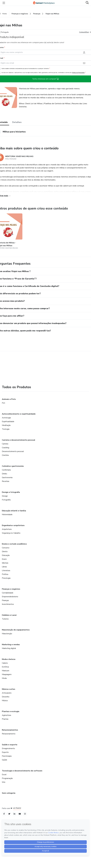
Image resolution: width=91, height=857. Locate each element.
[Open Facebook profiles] (4, 813)
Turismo (5, 619)
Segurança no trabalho (11, 533)
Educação (6, 555)
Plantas (5, 719)
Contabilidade (7, 593)
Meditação (6, 425)
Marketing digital (9, 648)
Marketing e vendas (11, 644)
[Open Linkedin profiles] (14, 813)
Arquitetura (6, 529)
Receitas (5, 481)
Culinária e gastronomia (13, 466)
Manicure (5, 670)
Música (5, 700)
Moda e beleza (8, 659)
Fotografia (6, 499)
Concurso (5, 547)
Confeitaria (6, 470)
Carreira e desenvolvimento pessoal (18, 440)
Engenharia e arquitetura (13, 525)
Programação (7, 778)
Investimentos (8, 604)
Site (3, 782)
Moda (4, 678)
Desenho (5, 696)
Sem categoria (8, 793)
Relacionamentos (10, 730)
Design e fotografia (11, 492)
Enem (4, 559)
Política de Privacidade (78, 72)
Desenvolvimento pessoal (13, 451)
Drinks (4, 473)
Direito (5, 551)
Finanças (5, 600)
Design (5, 496)
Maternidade (7, 514)
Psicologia (6, 578)
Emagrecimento (8, 748)
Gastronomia (7, 477)
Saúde (4, 760)
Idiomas (5, 563)
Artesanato (6, 693)
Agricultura (6, 715)
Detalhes (17, 122)
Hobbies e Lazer (9, 615)
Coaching (5, 447)
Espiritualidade (8, 421)
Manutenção (7, 633)
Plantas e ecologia (10, 711)
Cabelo (5, 663)
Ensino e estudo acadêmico (14, 544)
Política (5, 574)
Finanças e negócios (11, 589)
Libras (4, 566)
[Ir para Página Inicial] (45, 3)
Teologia (5, 429)
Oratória (5, 455)
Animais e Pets (9, 399)
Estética (5, 667)
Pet (3, 403)
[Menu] (4, 3)
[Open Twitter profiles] (9, 813)
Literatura (6, 570)
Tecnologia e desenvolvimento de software (22, 770)
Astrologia (6, 417)
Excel (4, 774)
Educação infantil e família (14, 510)
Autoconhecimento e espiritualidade (19, 414)
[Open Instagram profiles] (25, 813)
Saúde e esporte (9, 744)
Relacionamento (8, 733)
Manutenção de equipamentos (16, 630)
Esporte (5, 752)
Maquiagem (6, 674)
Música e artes (8, 689)
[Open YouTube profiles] (20, 813)
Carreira (5, 443)
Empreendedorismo (10, 596)
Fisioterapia (6, 756)
